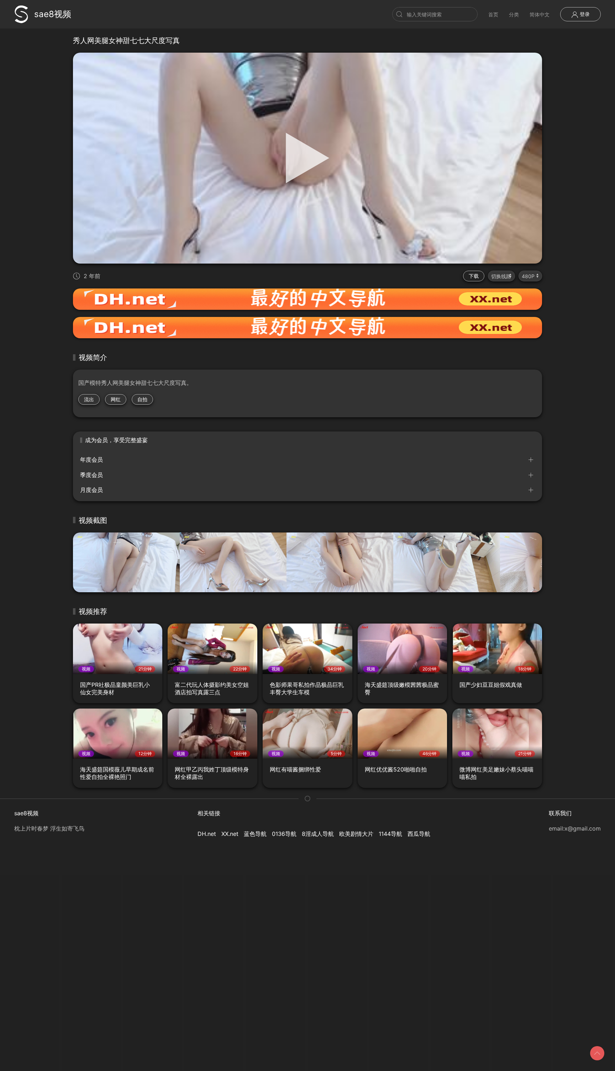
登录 (584, 14)
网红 (116, 399)
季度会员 (91, 474)
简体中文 (540, 14)
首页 (493, 14)
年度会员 (91, 459)
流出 (89, 399)
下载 (474, 276)
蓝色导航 (255, 833)
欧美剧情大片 (356, 833)
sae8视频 (52, 14)
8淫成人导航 (318, 833)
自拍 (142, 399)
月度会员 (91, 489)
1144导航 (390, 833)
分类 (514, 14)
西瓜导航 (419, 833)
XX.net (229, 833)
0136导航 (284, 833)
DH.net (207, 833)
